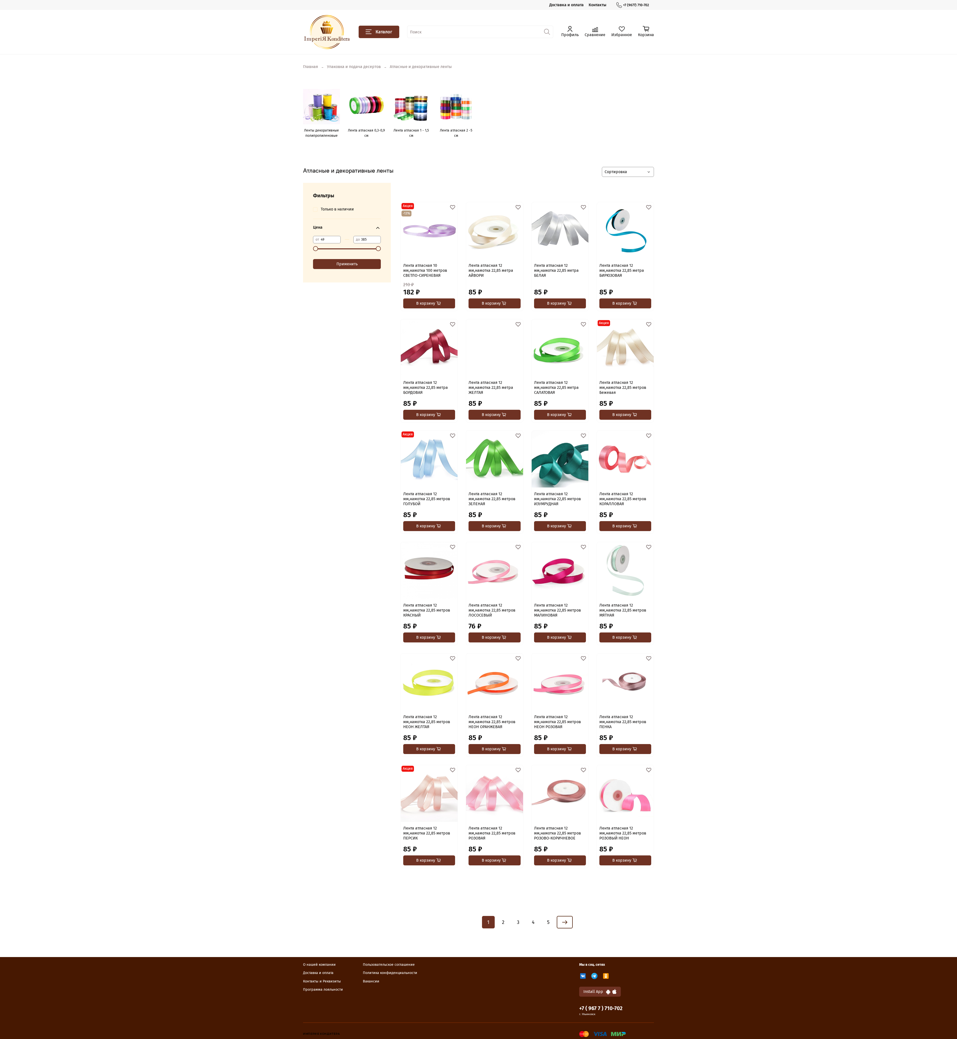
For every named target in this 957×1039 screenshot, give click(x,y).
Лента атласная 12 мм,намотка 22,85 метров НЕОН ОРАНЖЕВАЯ (492, 721)
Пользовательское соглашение (389, 965)
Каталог (384, 32)
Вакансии (371, 981)
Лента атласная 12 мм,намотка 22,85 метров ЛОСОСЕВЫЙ (492, 610)
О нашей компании (319, 965)
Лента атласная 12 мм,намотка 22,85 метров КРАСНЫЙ (426, 610)
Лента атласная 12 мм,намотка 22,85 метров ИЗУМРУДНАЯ (557, 498)
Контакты (597, 4)
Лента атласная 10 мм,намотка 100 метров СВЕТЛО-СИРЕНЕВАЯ (425, 270)
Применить (347, 264)
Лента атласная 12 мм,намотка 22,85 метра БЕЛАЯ (556, 270)
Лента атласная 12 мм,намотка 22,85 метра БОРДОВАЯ (425, 387)
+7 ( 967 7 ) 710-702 (601, 1008)
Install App (594, 991)
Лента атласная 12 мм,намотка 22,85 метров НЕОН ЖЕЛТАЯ (426, 721)
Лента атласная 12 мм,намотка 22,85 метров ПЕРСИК (426, 833)
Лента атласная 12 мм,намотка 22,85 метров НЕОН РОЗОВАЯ (557, 721)
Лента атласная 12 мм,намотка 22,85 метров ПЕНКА (622, 721)
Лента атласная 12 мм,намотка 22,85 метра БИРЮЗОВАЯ (621, 270)
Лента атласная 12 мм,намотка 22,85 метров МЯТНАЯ (622, 610)
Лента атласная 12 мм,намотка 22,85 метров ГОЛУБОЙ (426, 498)
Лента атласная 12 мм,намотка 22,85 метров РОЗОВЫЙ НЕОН (622, 833)
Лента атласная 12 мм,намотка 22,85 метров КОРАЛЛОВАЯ (622, 498)
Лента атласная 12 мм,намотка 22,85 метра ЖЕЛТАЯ (491, 387)
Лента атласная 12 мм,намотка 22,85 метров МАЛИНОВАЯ (557, 610)
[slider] (315, 248)
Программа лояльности (323, 989)
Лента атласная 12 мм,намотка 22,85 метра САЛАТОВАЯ (556, 387)
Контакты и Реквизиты (322, 981)
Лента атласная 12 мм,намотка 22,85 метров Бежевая (622, 387)
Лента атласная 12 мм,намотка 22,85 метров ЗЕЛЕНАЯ (492, 498)
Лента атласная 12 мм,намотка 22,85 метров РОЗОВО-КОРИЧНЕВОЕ (557, 833)
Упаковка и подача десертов (354, 66)
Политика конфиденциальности (390, 973)
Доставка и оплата (566, 4)
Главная (310, 66)
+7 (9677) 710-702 (636, 5)
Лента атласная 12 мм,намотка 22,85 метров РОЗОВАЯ (492, 833)
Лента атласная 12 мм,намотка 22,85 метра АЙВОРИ (491, 270)
